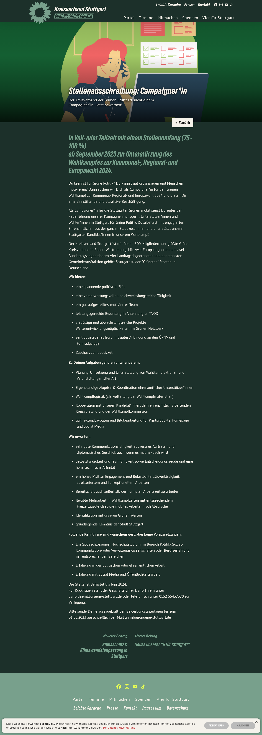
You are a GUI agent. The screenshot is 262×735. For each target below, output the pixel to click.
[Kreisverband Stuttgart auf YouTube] (226, 5)
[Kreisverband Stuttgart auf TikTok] (231, 5)
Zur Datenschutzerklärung (119, 727)
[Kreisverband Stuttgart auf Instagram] (221, 5)
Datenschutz (177, 708)
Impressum (152, 708)
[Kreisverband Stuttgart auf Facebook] (215, 5)
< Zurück (182, 122)
